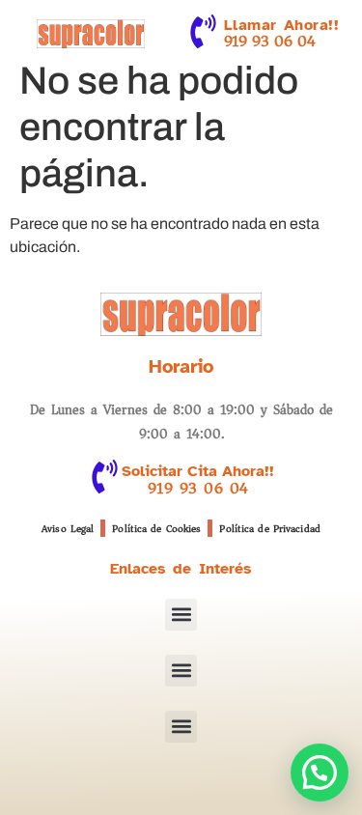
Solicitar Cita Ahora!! (198, 471)
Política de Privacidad (269, 529)
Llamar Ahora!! (282, 25)
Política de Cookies (156, 529)
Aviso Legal (68, 529)
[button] (181, 615)
